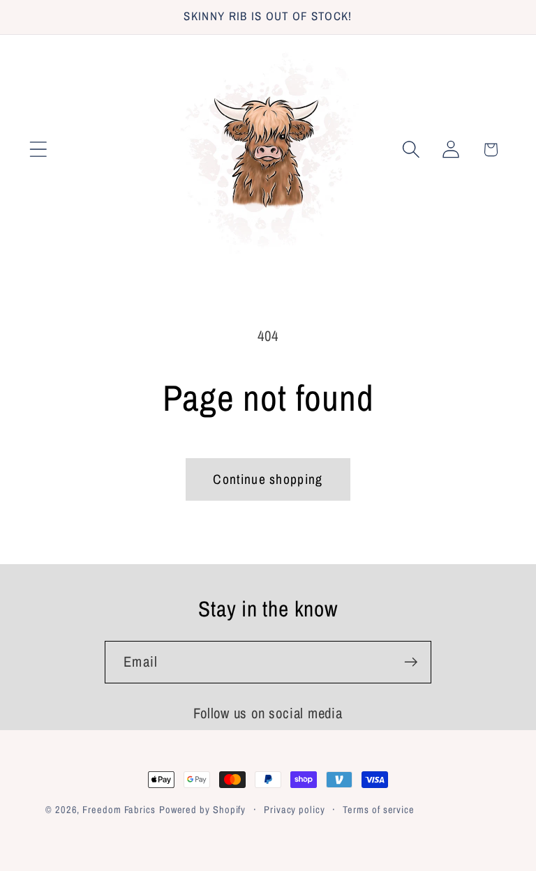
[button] (38, 149)
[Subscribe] (411, 662)
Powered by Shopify (202, 809)
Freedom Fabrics (119, 809)
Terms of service (379, 809)
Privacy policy (294, 809)
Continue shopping (267, 479)
